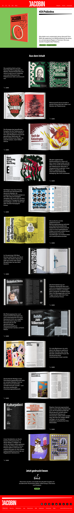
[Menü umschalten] (3, 5)
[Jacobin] (37, 3)
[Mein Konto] (6, 5)
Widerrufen (5, 508)
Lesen (7, 87)
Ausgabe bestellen (51, 45)
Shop (16, 5)
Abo (12, 5)
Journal (63, 5)
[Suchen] (9, 5)
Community (69, 5)
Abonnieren (42, 45)
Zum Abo (37, 488)
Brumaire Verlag (69, 508)
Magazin (58, 5)
